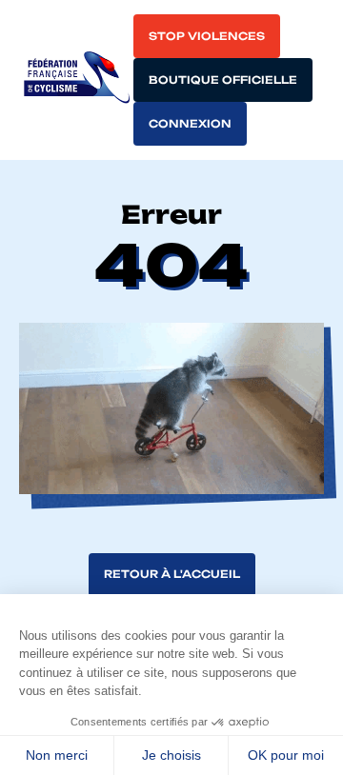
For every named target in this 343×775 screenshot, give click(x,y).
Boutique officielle (223, 80)
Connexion (190, 123)
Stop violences (207, 36)
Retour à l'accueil (172, 574)
